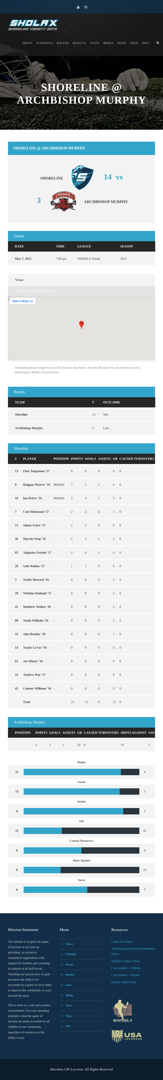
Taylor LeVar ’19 (35, 647)
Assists (104, 458)
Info (145, 43)
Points (77, 458)
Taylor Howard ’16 (36, 579)
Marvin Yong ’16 (34, 538)
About (27, 43)
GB (115, 458)
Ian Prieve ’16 (32, 498)
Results (79, 43)
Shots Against (134, 732)
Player (29, 458)
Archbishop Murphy (29, 428)
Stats (94, 43)
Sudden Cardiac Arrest (125, 961)
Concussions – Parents (125, 975)
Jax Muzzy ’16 (33, 661)
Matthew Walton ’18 (37, 606)
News (121, 43)
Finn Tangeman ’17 (36, 471)
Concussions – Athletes (126, 968)
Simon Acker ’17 (34, 525)
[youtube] (78, 7)
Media (108, 43)
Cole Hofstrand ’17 (36, 511)
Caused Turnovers (136, 458)
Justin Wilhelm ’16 (35, 620)
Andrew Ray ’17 (34, 674)
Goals (90, 458)
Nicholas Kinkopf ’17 (37, 593)
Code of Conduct (122, 941)
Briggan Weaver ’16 (36, 484)
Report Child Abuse (123, 982)
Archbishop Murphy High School (36, 291)
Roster (63, 43)
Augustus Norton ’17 (37, 552)
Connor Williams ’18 (37, 688)
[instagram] (85, 7)
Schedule (45, 43)
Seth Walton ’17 (34, 566)
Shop (134, 43)
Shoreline (21, 414)
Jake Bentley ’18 (34, 634)
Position (61, 458)
